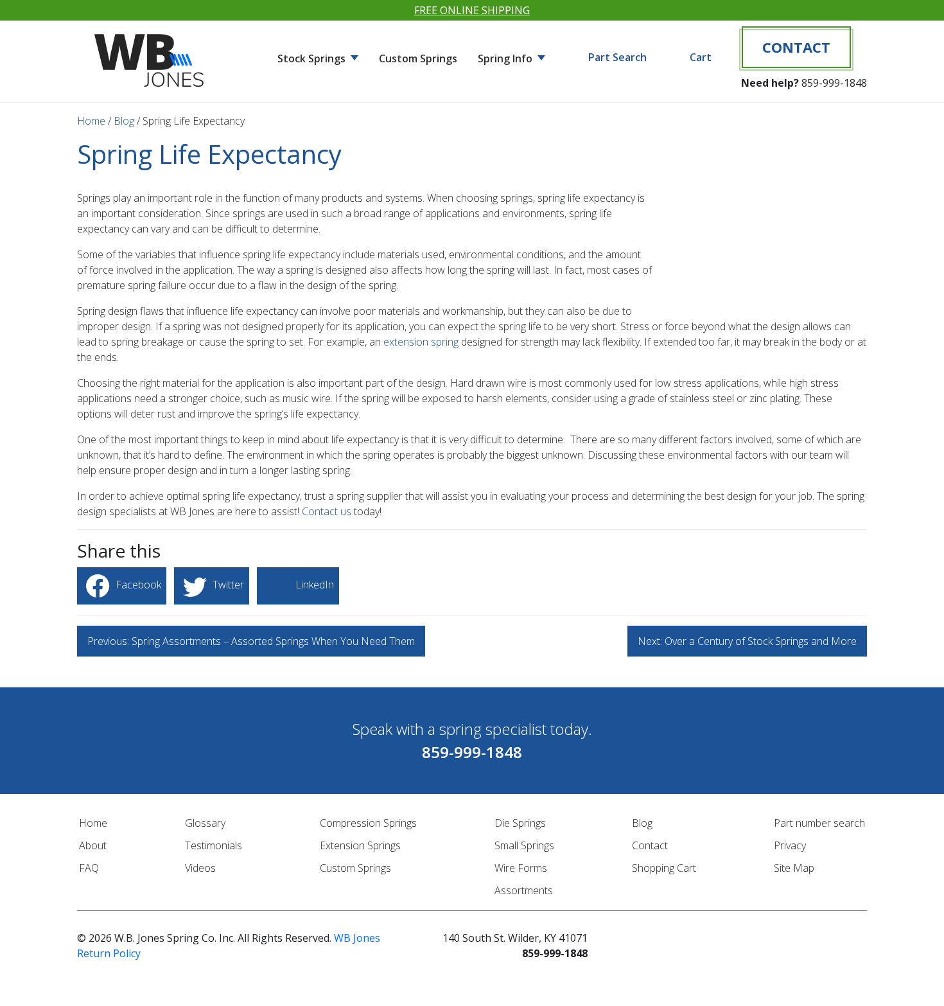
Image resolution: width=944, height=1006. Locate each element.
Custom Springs (418, 58)
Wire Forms (520, 868)
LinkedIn (313, 585)
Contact (796, 47)
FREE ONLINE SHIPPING (472, 10)
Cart (701, 57)
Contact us (326, 511)
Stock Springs (312, 58)
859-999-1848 (834, 83)
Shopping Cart (664, 868)
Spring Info (506, 58)
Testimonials (213, 845)
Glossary (205, 823)
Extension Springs (360, 845)
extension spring (421, 342)
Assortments (523, 890)
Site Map (794, 868)
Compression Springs (368, 823)
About (93, 845)
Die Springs (520, 823)
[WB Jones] (151, 55)
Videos (200, 868)
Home (91, 121)
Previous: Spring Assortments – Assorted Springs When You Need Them (251, 641)
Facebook (137, 585)
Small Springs (524, 845)
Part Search (617, 57)
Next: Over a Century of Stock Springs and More (747, 641)
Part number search (819, 823)
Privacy (790, 845)
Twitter (227, 585)
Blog (124, 121)
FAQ (89, 868)
